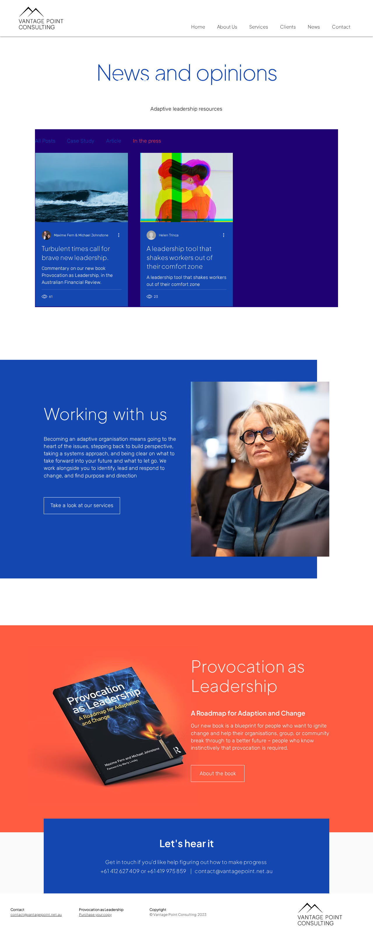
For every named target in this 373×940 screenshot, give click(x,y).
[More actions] (120, 235)
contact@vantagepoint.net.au (233, 871)
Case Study (80, 141)
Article (113, 141)
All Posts (45, 141)
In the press (147, 141)
